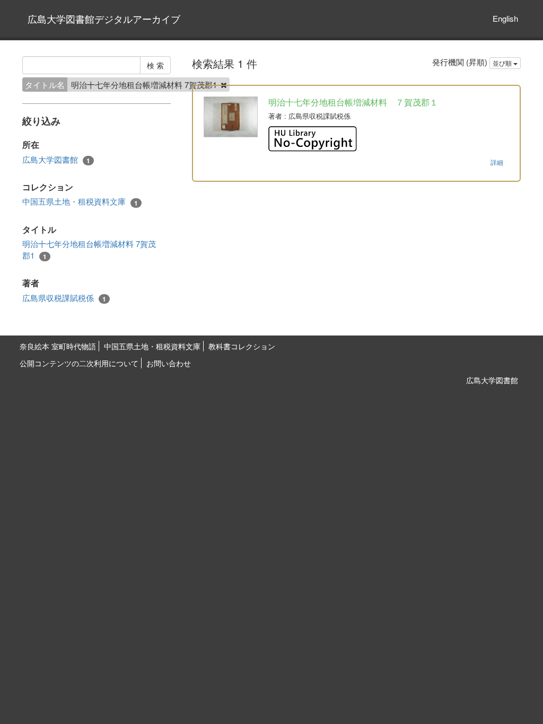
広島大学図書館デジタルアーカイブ (104, 18)
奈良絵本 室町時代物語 (58, 346)
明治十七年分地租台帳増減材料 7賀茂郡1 (89, 249)
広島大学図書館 (56, 159)
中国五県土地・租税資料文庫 (80, 201)
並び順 (503, 62)
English (505, 18)
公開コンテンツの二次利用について (79, 363)
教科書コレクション (241, 346)
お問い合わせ (168, 363)
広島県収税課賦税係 (64, 298)
